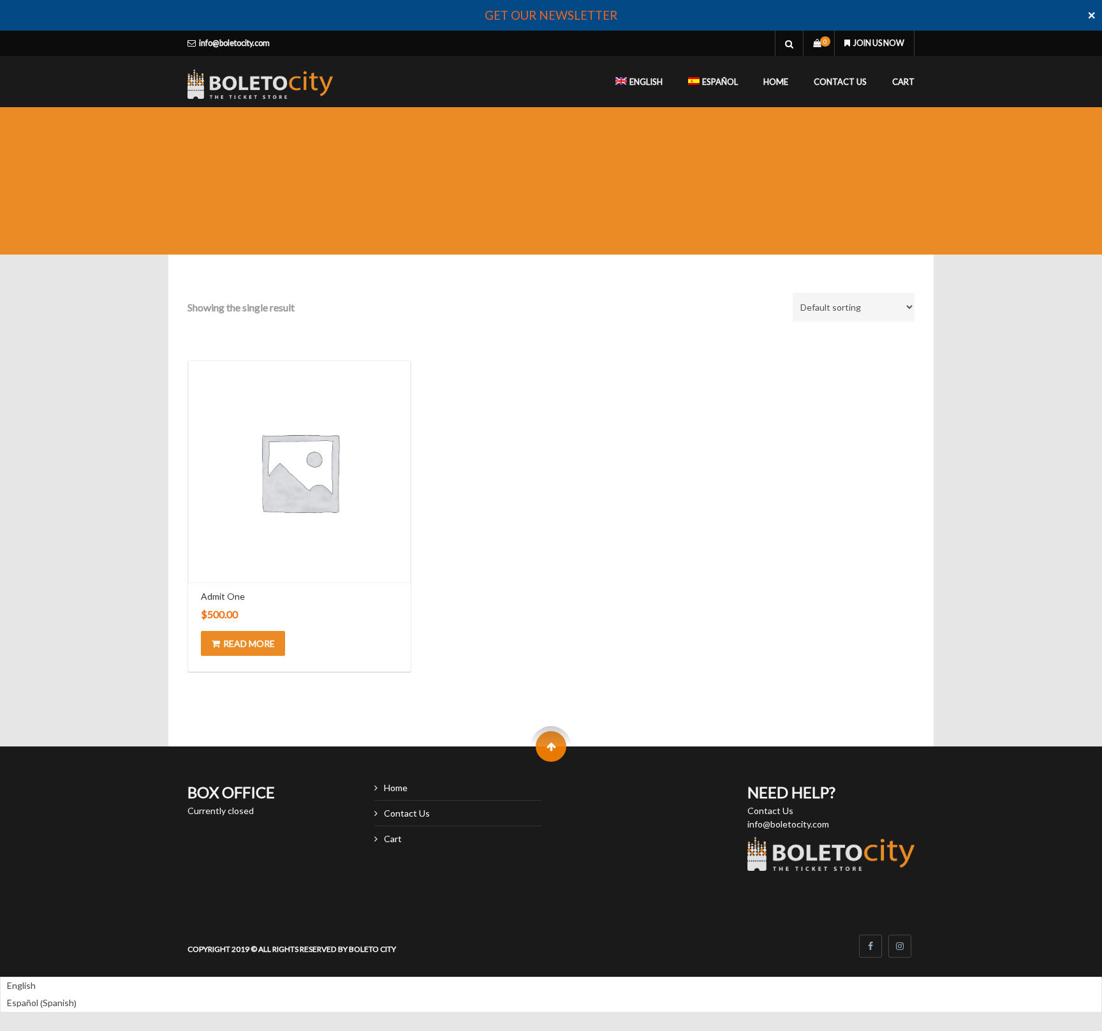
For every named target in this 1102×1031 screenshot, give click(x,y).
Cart (903, 82)
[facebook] (870, 946)
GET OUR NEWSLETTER (551, 15)
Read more (249, 643)
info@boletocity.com (234, 43)
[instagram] (899, 946)
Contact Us (840, 82)
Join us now (878, 43)
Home (775, 82)
